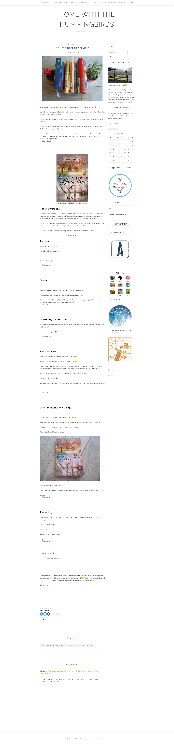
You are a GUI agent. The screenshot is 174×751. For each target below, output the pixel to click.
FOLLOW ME (113, 129)
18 (110, 153)
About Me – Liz (44, 2)
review (89, 645)
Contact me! (63, 2)
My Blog (54, 2)
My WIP (100, 2)
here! (83, 290)
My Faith (93, 2)
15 (125, 149)
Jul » (128, 160)
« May (114, 160)
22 (125, 153)
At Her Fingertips (47, 645)
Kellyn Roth (79, 645)
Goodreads (83, 203)
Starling (62, 112)
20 (117, 153)
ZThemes (105, 739)
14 (121, 149)
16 (128, 149)
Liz (78, 52)
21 (121, 153)
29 (125, 157)
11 (110, 149)
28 (121, 157)
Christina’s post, (51, 129)
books (70, 645)
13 (117, 149)
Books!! (72, 44)
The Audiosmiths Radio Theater (115, 2)
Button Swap (74, 2)
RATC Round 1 (101, 656)
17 (132, 149)
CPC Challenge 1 (45, 656)
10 (132, 145)
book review (61, 645)
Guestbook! (84, 2)
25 (110, 157)
